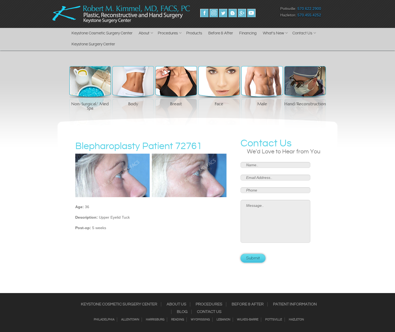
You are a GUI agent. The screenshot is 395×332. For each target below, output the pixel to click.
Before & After (220, 33)
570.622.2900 (309, 8)
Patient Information (295, 304)
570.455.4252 (309, 15)
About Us (176, 304)
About (144, 33)
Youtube (251, 13)
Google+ (242, 13)
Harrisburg (155, 319)
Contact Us (302, 33)
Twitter (223, 13)
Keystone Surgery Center (93, 44)
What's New (273, 33)
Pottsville (273, 319)
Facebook (204, 13)
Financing (248, 33)
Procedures (168, 33)
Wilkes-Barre (247, 319)
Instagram (214, 13)
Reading (177, 319)
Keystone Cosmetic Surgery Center (101, 33)
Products (194, 33)
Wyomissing (200, 319)
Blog (182, 312)
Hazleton (296, 319)
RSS (232, 13)
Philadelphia (104, 319)
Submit (253, 258)
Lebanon (223, 319)
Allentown (130, 319)
